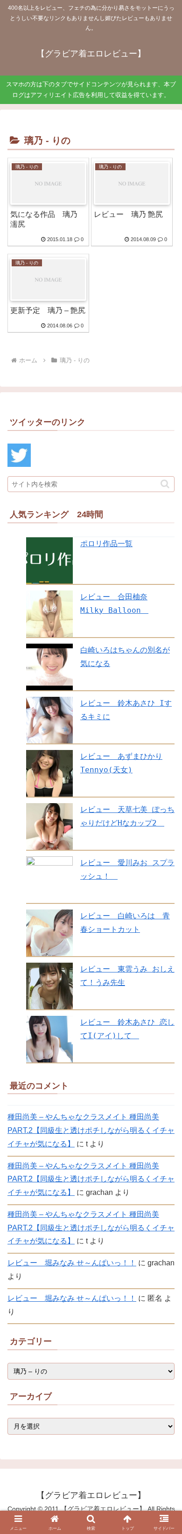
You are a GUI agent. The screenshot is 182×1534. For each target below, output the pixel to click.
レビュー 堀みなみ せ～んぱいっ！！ (71, 1263)
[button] (165, 484)
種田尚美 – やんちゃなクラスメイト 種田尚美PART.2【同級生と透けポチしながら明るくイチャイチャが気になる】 (91, 1130)
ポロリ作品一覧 (106, 543)
